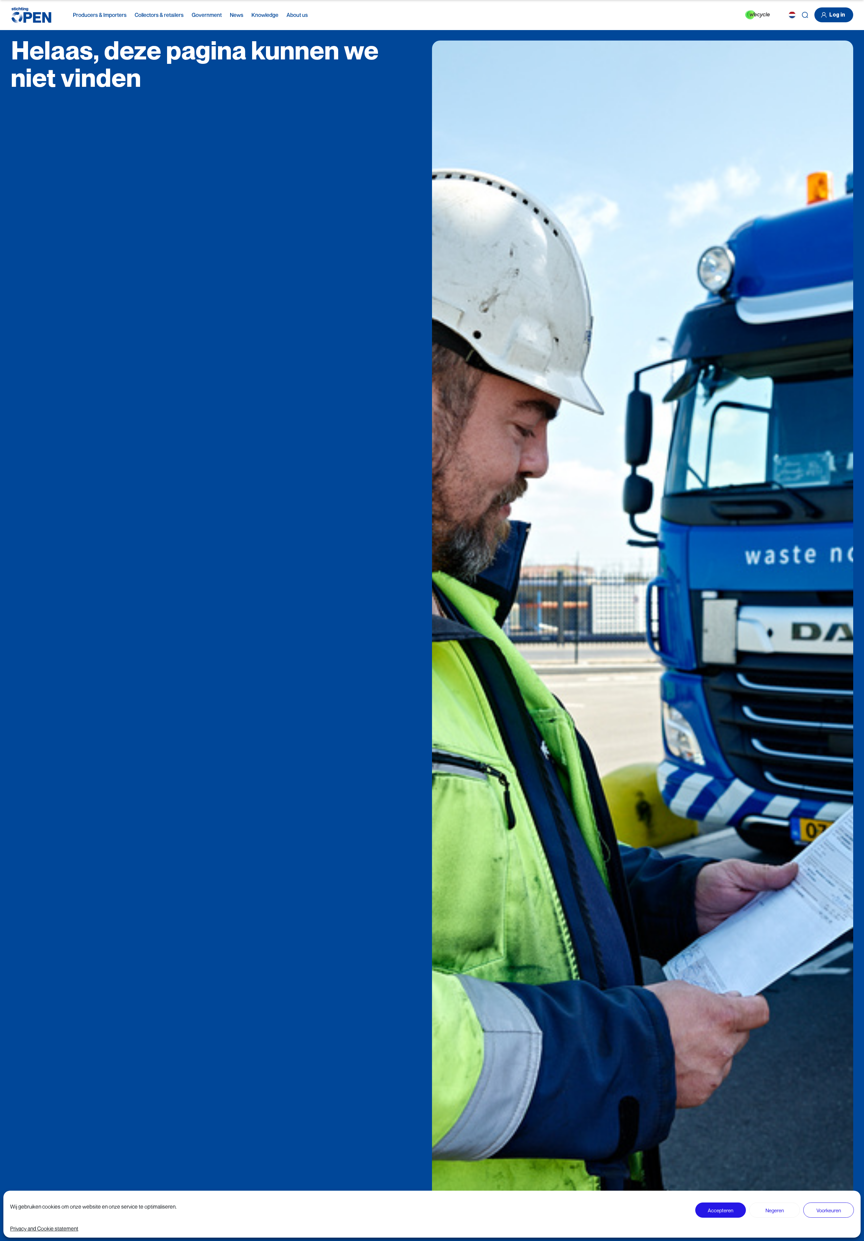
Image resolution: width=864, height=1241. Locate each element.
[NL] (792, 15)
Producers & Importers (100, 14)
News (236, 14)
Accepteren (720, 1210)
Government (207, 14)
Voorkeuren (828, 1210)
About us (297, 14)
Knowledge (264, 14)
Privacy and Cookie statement (44, 1228)
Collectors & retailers (159, 14)
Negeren (774, 1210)
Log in (837, 14)
